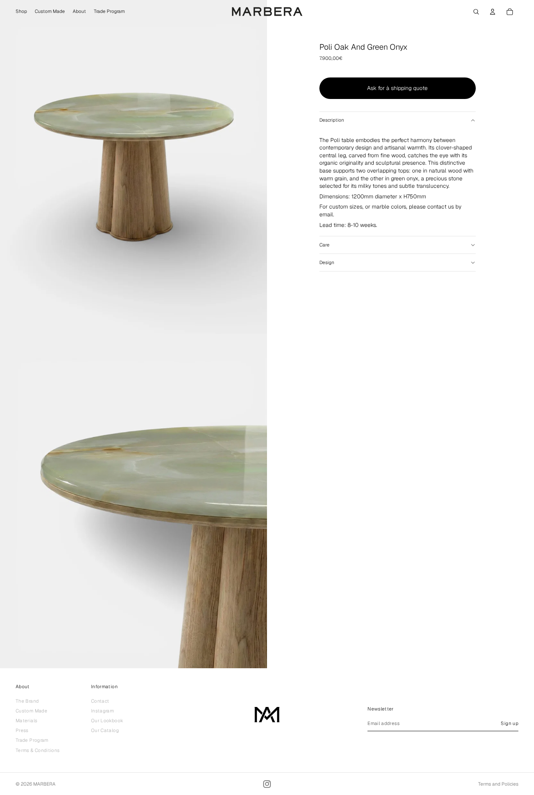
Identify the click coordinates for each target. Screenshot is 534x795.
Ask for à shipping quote (397, 88)
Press (22, 730)
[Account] (492, 11)
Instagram (102, 710)
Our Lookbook (107, 720)
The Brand (27, 701)
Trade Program (32, 740)
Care (324, 245)
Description (331, 120)
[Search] (476, 11)
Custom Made (31, 710)
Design (326, 262)
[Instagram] (267, 784)
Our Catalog (105, 730)
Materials (26, 720)
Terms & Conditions (37, 750)
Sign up (509, 723)
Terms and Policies (498, 784)
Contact (100, 701)
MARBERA (44, 784)
